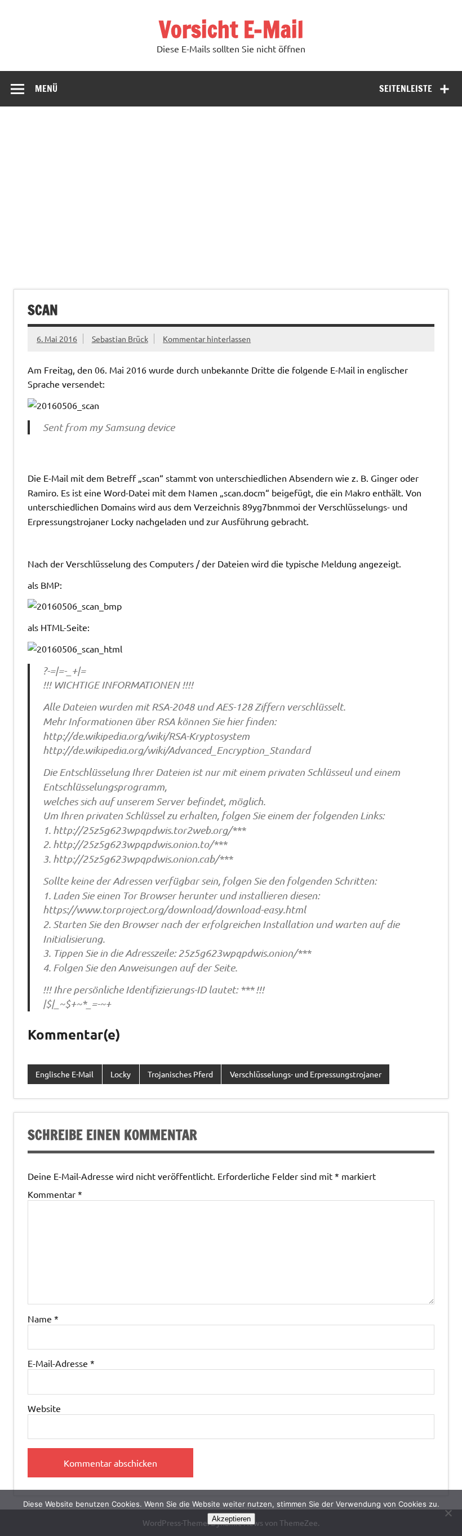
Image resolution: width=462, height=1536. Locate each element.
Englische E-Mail (64, 1074)
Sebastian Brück (120, 339)
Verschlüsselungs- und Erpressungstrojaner (305, 1074)
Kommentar (55, 1193)
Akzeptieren (231, 1519)
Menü (46, 88)
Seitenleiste (405, 88)
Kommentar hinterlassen (207, 339)
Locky (120, 1074)
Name (43, 1318)
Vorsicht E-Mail (231, 29)
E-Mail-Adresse (61, 1363)
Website (44, 1408)
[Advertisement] (231, 191)
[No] (448, 1513)
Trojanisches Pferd (180, 1074)
